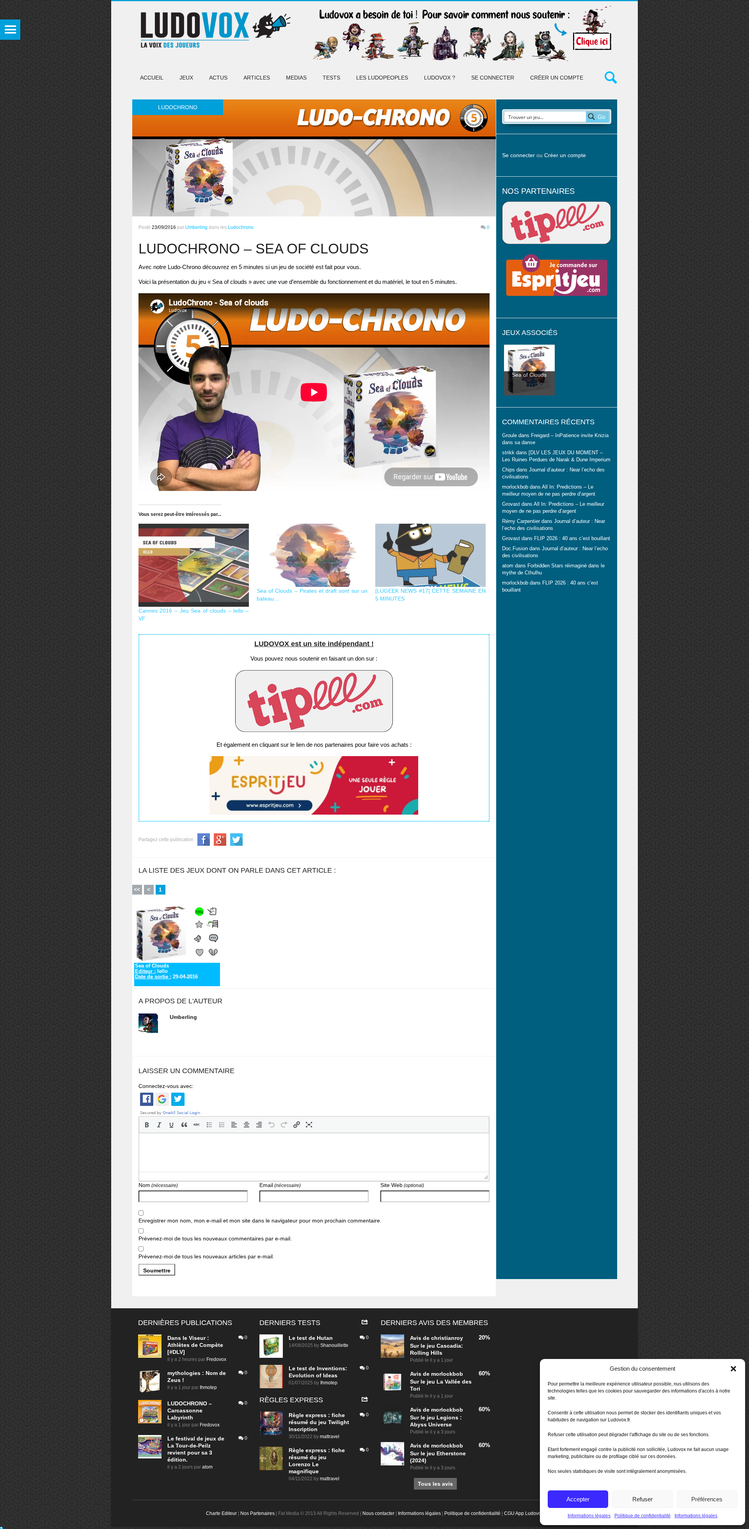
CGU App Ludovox (523, 1513)
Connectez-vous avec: (165, 1086)
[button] (733, 1369)
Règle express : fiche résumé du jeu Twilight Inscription (319, 1422)
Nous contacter (378, 1513)
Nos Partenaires (257, 1513)
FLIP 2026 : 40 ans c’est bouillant (572, 538)
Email (280, 1185)
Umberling (196, 227)
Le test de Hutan (311, 1338)
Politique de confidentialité (642, 1515)
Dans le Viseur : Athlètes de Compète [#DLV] (195, 1345)
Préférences (706, 1499)
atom (207, 1467)
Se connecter (492, 77)
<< (137, 889)
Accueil (151, 77)
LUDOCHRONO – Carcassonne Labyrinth (189, 1410)
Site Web (402, 1185)
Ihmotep (208, 1387)
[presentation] (147, 1124)
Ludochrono (241, 227)
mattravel (329, 1436)
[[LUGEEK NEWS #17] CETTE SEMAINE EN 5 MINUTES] (430, 555)
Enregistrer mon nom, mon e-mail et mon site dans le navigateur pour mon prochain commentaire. (260, 1220)
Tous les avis (435, 1484)
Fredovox (216, 1359)
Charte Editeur (221, 1513)
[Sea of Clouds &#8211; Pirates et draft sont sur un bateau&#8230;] (312, 555)
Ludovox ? (439, 77)
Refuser (642, 1499)
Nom (158, 1185)
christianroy (447, 1338)
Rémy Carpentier (521, 521)
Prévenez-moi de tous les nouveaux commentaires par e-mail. (215, 1238)
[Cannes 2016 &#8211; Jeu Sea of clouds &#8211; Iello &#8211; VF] (193, 565)
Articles (256, 77)
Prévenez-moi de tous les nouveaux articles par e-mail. (206, 1256)
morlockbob (447, 1374)
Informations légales (589, 1515)
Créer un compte (556, 77)
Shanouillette (334, 1345)
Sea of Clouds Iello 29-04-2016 (166, 971)
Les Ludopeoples (382, 77)
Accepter (577, 1499)
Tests (331, 77)
